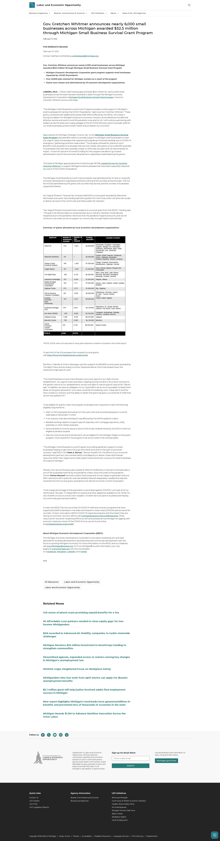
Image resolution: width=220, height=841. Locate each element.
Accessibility (87, 836)
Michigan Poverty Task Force (123, 810)
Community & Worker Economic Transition (129, 801)
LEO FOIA (33, 804)
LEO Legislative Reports (39, 807)
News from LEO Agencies (134, 13)
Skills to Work (117, 814)
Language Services (121, 836)
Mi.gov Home (64, 836)
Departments (151, 836)
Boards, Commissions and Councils (84, 798)
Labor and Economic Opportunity (81, 582)
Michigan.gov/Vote (166, 761)
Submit (130, 766)
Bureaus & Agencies (38, 13)
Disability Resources (102, 836)
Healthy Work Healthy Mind (123, 804)
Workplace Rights (119, 817)
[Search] (189, 5)
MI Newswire (51, 582)
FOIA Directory (138, 836)
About (113, 13)
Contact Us (33, 798)
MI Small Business (119, 807)
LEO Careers (34, 801)
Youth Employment (120, 820)
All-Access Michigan (120, 798)
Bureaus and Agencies (80, 801)
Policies (76, 836)
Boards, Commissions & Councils (69, 13)
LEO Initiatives (97, 13)
